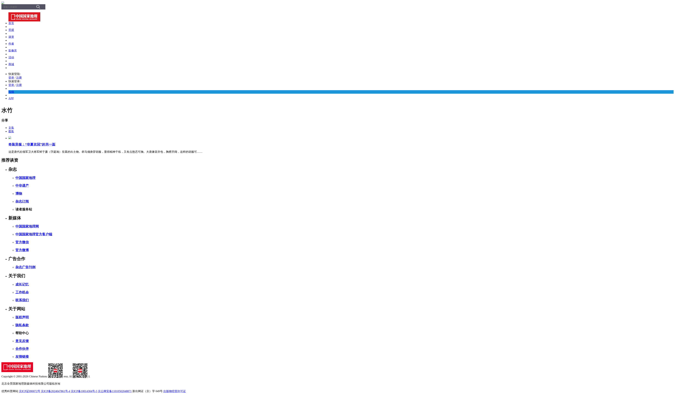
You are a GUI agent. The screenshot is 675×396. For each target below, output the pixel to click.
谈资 (11, 36)
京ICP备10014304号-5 (84, 391)
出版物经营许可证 (174, 391)
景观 (11, 29)
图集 (11, 131)
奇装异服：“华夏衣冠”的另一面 (31, 144)
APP (11, 98)
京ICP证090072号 (29, 391)
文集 (11, 127)
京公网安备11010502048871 (115, 391)
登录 (11, 77)
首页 (11, 23)
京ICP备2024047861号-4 (55, 391)
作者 (11, 43)
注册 (19, 77)
